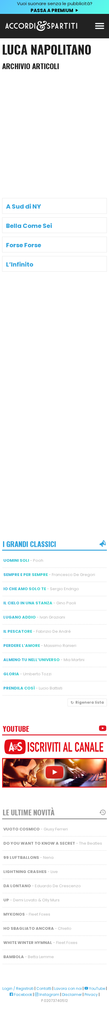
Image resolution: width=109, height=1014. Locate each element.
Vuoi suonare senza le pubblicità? (54, 7)
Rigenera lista (89, 702)
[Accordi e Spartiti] (41, 30)
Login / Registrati (18, 988)
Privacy (91, 994)
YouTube (96, 988)
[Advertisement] (54, 136)
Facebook (22, 994)
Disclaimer (72, 994)
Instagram (48, 994)
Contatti (43, 988)
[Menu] (99, 25)
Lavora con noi (68, 988)
